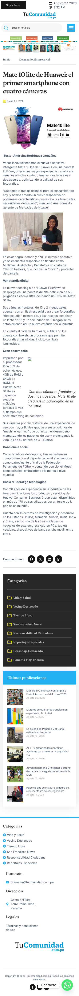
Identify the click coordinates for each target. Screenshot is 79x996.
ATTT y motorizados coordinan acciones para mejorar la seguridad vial (47, 751)
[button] (71, 28)
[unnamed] (39, 52)
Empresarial (42, 59)
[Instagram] (40, 987)
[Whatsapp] (67, 985)
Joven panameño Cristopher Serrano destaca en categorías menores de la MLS (48, 771)
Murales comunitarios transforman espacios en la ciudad (47, 711)
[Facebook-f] (33, 987)
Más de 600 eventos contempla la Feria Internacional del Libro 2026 (46, 692)
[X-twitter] (47, 987)
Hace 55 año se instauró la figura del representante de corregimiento (48, 789)
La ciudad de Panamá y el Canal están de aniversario (45, 730)
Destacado (26, 59)
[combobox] (31, 27)
